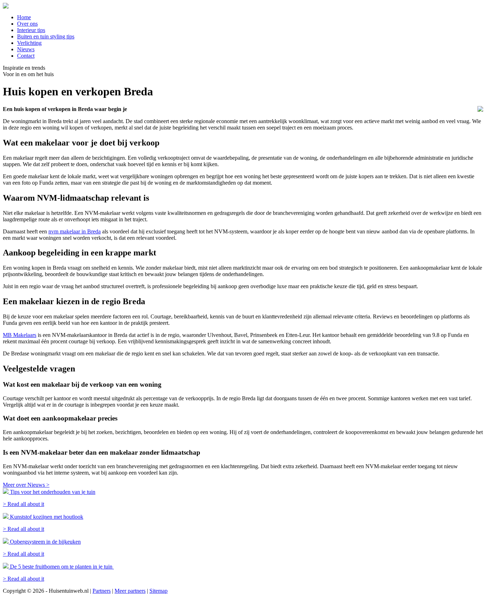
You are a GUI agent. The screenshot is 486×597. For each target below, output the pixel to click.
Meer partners (130, 591)
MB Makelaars (19, 335)
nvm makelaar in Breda (74, 231)
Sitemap (158, 591)
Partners (102, 591)
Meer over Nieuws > (26, 485)
